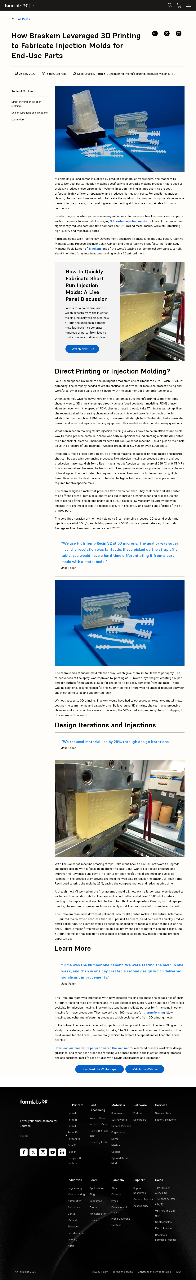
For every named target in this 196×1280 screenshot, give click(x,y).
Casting (115, 1151)
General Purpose (121, 1126)
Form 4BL (73, 1132)
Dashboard (139, 1119)
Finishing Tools (98, 1142)
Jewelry (72, 1239)
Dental (115, 1138)
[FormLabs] (16, 5)
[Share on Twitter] (167, 33)
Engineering (118, 1132)
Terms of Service (123, 1272)
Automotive (74, 1201)
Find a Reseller (164, 1228)
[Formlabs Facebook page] (24, 1152)
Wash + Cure (97, 1118)
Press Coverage (120, 1218)
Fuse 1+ (72, 1151)
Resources (96, 1201)
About (114, 1188)
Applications (97, 1188)
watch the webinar (115, 1048)
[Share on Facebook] (155, 33)
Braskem (94, 248)
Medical (116, 1145)
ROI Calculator (98, 1213)
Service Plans (163, 1113)
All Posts (24, 19)
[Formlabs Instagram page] (43, 1152)
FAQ (178, 1272)
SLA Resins (118, 1113)
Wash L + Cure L (99, 1124)
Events (94, 1207)
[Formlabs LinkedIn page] (62, 1152)
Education (73, 1226)
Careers (116, 1194)
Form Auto (74, 1138)
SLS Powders (119, 1119)
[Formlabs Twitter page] (33, 1152)
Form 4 (72, 1113)
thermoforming (154, 1012)
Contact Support (143, 1199)
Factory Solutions (165, 1119)
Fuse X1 (72, 1145)
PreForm (138, 1113)
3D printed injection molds (128, 221)
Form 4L (72, 1126)
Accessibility (140, 1206)
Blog (92, 1194)
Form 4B (73, 1119)
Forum (93, 1220)
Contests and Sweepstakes (154, 1272)
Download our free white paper (76, 1048)
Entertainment (76, 1233)
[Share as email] (178, 33)
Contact (116, 1225)
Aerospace (74, 1207)
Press (114, 1201)
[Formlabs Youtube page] (52, 1152)
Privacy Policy (100, 1272)
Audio (71, 1246)
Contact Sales (163, 1222)
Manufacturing (76, 1194)
